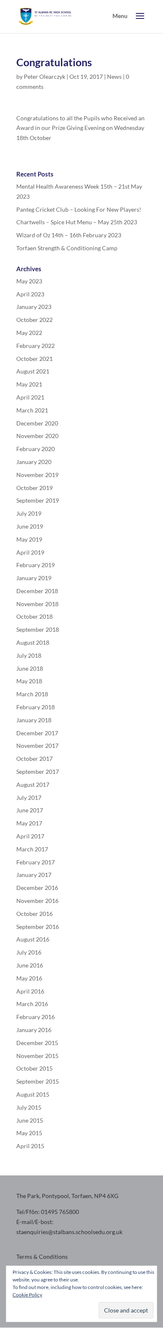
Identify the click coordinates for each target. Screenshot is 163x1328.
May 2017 (29, 823)
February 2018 (35, 707)
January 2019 (33, 577)
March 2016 (32, 1003)
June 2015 (29, 1120)
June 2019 (29, 526)
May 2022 (29, 332)
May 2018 (29, 681)
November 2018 (37, 603)
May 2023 (29, 281)
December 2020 (37, 423)
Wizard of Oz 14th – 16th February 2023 (68, 235)
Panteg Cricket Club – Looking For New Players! (78, 209)
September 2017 (37, 771)
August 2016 (32, 939)
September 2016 (37, 926)
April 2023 (30, 294)
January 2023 (33, 306)
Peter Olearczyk (44, 76)
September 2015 (37, 1081)
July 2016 (28, 952)
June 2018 (29, 668)
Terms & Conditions (42, 1256)
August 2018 (32, 642)
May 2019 (29, 539)
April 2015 (30, 1145)
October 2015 (34, 1068)
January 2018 (33, 720)
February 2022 (35, 345)
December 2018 (37, 590)
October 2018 (34, 616)
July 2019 (28, 513)
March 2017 (32, 849)
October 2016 (34, 913)
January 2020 (33, 461)
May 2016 (29, 978)
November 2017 (37, 745)
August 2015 (32, 1094)
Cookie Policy (27, 1295)
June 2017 (29, 810)
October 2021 (34, 358)
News (114, 76)
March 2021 (32, 410)
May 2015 (29, 1132)
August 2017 (32, 784)
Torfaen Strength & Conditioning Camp (66, 248)
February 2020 (35, 448)
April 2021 (30, 397)
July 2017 (28, 797)
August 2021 (32, 371)
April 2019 (30, 552)
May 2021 (29, 384)
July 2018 (28, 655)
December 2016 (37, 887)
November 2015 (37, 1055)
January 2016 (33, 1029)
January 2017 (33, 874)
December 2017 (37, 733)
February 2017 (35, 862)
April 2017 (30, 836)
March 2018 (32, 694)
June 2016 (29, 965)
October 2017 (34, 758)
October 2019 (34, 487)
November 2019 (37, 474)
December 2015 (37, 1042)
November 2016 (37, 900)
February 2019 (35, 564)
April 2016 (30, 991)
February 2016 (35, 1016)
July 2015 (28, 1107)
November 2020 (37, 435)
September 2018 (37, 629)
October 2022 (34, 319)
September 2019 (37, 500)
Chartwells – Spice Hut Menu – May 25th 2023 (76, 222)
